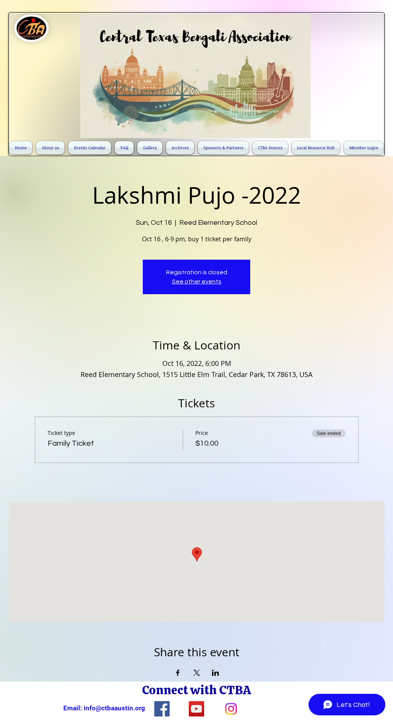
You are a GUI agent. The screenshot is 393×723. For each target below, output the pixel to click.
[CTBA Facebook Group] (162, 708)
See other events (196, 281)
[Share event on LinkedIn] (215, 673)
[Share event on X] (196, 673)
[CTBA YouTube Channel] (196, 708)
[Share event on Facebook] (178, 673)
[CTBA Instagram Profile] (231, 708)
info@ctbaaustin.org (114, 708)
